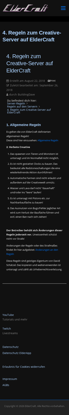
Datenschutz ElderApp (16, 353)
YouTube (8, 315)
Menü (63, 8)
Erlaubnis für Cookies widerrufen (23, 366)
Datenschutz (10, 347)
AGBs (5, 385)
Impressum (9, 379)
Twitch (6, 328)
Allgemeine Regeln (48, 140)
